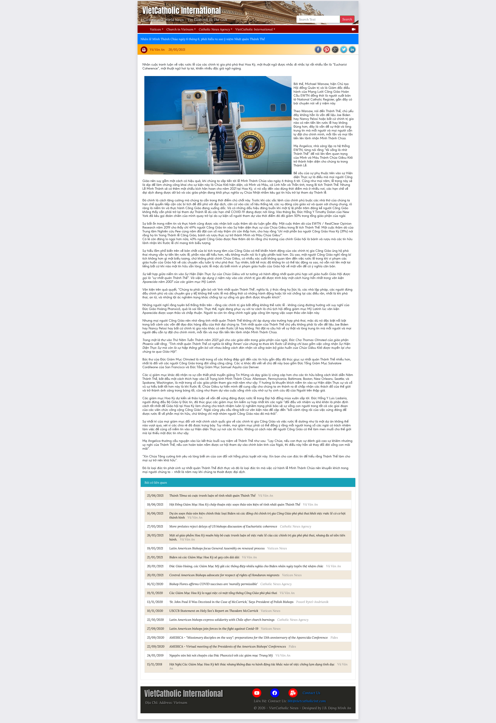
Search (347, 19)
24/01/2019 (155, 655)
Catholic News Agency (214, 29)
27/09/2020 (155, 628)
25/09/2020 (155, 637)
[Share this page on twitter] (344, 49)
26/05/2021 (155, 535)
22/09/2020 (155, 646)
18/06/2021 (155, 504)
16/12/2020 (155, 584)
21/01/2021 (155, 557)
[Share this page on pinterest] (327, 49)
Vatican (155, 29)
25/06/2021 (155, 495)
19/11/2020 (155, 593)
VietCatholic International (254, 29)
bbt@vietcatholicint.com (307, 701)
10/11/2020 (155, 611)
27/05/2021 (155, 526)
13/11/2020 (155, 602)
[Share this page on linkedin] (352, 49)
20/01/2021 (155, 566)
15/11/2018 (154, 664)
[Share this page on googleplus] (335, 49)
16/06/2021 (155, 513)
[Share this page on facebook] (318, 49)
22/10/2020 (155, 619)
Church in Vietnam (179, 29)
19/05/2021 (155, 548)
